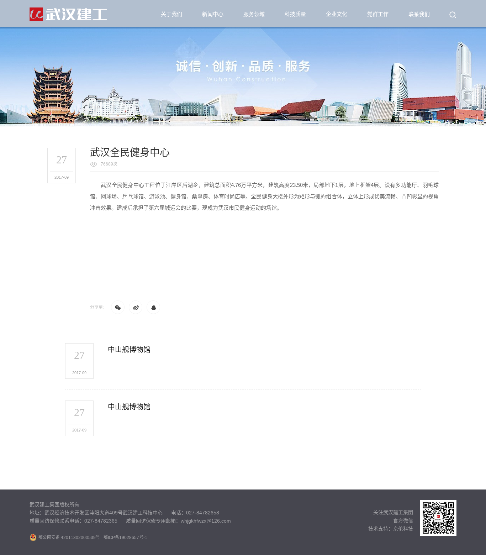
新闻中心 (212, 14)
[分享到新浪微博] (135, 307)
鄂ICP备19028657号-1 (125, 537)
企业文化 (336, 14)
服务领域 (254, 14)
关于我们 (171, 14)
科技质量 (295, 14)
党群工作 (378, 14)
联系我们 (419, 14)
